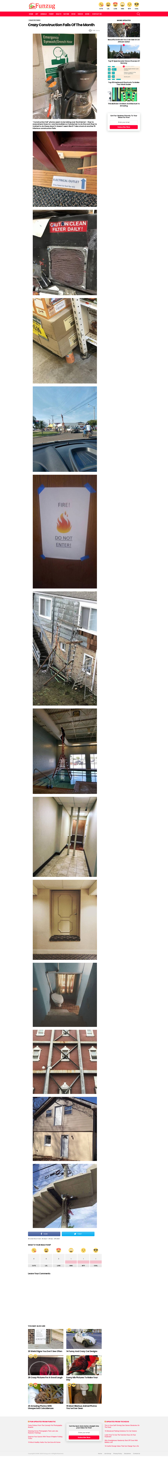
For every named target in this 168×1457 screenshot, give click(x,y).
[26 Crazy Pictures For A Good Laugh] (45, 1365)
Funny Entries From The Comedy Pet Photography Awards (45, 1426)
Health (58, 14)
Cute (101, 9)
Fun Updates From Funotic (43, 1421)
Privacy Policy (117, 1453)
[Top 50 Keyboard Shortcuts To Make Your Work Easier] (124, 73)
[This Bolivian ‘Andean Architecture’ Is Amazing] (124, 94)
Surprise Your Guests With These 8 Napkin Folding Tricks (45, 1437)
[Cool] (74, 1385)
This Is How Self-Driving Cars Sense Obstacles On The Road (122, 1426)
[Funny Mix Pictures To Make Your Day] (84, 1365)
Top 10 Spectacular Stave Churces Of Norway (124, 62)
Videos (80, 14)
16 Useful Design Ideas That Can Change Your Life (122, 1446)
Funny (51, 14)
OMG (122, 9)
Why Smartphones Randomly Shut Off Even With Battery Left (121, 1441)
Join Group (107, 1453)
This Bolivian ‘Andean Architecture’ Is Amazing (124, 104)
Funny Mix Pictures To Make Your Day (82, 1378)
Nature (66, 14)
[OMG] (31, 1356)
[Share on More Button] (98, 1234)
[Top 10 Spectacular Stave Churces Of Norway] (124, 52)
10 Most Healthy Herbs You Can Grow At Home (44, 1442)
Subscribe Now (124, 127)
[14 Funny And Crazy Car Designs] (84, 1339)
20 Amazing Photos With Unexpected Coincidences (41, 1407)
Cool (136, 9)
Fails (51, 1239)
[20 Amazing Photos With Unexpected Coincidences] (45, 1394)
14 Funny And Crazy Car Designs (81, 1351)
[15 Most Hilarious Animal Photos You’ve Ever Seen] (84, 1394)
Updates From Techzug (117, 1421)
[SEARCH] (138, 14)
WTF (129, 9)
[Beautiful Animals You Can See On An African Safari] (124, 30)
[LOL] (69, 1330)
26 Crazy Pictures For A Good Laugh (45, 1377)
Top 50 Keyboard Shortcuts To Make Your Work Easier (123, 83)
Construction (35, 1239)
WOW (73, 14)
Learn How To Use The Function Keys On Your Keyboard (120, 1436)
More (87, 14)
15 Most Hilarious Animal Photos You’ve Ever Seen (81, 1407)
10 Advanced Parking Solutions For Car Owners (121, 1431)
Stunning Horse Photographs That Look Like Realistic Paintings (43, 1432)
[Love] (35, 1385)
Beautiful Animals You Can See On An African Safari (124, 40)
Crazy (45, 1239)
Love (115, 9)
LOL (108, 9)
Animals (43, 14)
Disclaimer (127, 1453)
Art (36, 14)
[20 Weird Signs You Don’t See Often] (45, 1339)
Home (31, 14)
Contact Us (97, 14)
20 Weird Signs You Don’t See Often (45, 1351)
